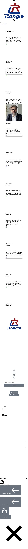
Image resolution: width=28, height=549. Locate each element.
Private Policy (14, 392)
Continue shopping (6, 493)
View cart (4, 508)
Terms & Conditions (14, 394)
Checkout (5, 517)
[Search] (2, 409)
